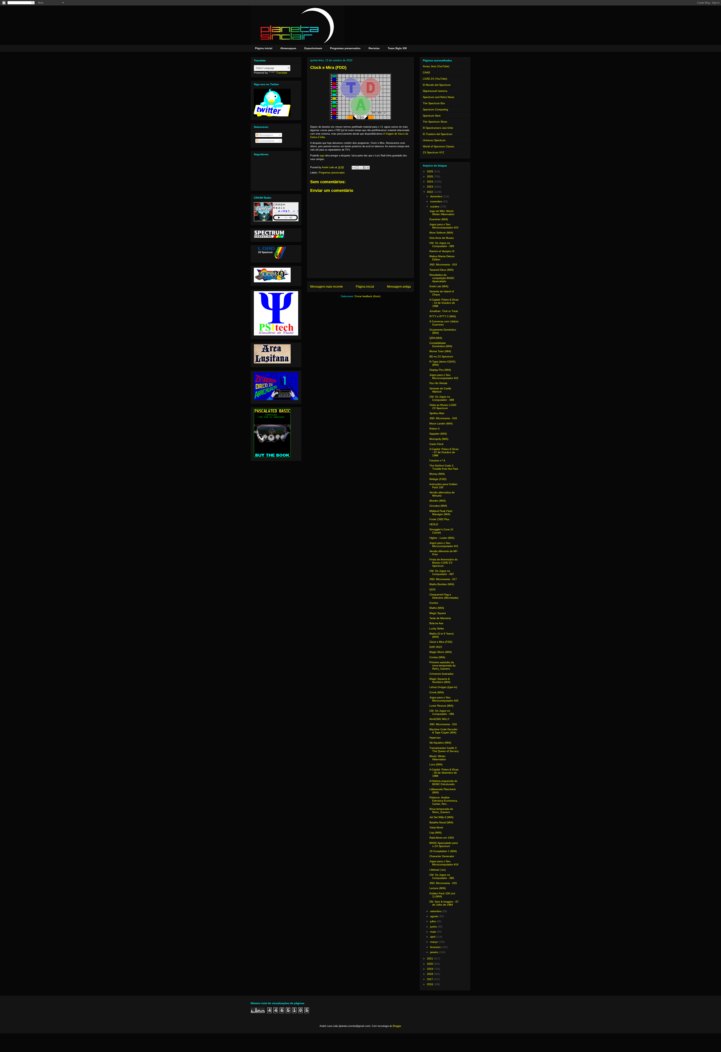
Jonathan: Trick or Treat (443, 311)
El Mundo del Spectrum (437, 84)
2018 (430, 973)
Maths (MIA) (436, 607)
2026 (430, 171)
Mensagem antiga (399, 286)
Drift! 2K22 (435, 646)
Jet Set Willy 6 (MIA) (441, 817)
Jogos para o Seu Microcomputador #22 (443, 376)
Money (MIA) (437, 473)
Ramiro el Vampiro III (441, 251)
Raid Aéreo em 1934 (441, 837)
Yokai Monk (436, 827)
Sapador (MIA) (438, 433)
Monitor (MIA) (437, 500)
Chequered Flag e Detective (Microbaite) (443, 596)
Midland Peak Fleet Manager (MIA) (440, 512)
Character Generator (441, 856)
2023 (430, 186)
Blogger (397, 1026)
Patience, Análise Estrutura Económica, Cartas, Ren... (443, 800)
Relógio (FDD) (437, 479)
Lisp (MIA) (435, 832)
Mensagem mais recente (326, 286)
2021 (430, 958)
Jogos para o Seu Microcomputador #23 (443, 226)
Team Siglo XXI (397, 48)
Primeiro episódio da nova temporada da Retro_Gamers (442, 665)
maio (433, 931)
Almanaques (288, 48)
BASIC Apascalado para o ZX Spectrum (443, 844)
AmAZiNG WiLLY (439, 718)
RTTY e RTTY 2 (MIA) (442, 316)
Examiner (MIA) (438, 219)
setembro (436, 911)
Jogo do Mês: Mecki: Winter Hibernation (441, 212)
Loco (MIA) (436, 764)
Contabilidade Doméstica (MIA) (440, 344)
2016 (430, 984)
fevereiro (435, 947)
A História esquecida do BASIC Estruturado (443, 782)
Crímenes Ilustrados (441, 673)
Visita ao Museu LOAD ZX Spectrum (442, 406)
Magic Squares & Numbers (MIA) (439, 680)
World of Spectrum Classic (438, 146)
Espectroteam (313, 48)
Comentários (266, 140)
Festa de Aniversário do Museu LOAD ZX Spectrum (443, 562)
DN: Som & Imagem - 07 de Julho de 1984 (444, 903)
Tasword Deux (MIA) (441, 269)
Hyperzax (435, 737)
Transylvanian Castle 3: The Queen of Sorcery (444, 749)
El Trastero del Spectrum (437, 134)
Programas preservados (345, 48)
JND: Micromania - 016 (443, 724)
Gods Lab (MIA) (438, 286)
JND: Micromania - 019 (443, 264)
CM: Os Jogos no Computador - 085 (441, 876)
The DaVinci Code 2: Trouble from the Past (443, 467)
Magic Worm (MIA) (440, 651)
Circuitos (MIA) (438, 505)
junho (433, 926)
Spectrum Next (431, 115)
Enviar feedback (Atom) (367, 296)
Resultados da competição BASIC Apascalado (441, 278)
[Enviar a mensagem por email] (353, 168)
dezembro (436, 196)
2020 (430, 963)
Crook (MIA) (436, 692)
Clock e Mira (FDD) (440, 641)
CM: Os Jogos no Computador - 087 (441, 572)
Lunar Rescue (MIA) (441, 705)
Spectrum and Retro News (438, 97)
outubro (435, 206)
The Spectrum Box (434, 103)
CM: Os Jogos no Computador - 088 (441, 398)
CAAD (426, 72)
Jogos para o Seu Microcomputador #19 (443, 863)
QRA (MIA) (435, 337)
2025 (430, 176)
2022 (430, 191)
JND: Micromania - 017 (443, 579)
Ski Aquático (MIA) (440, 742)
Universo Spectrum (434, 140)
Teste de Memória (440, 618)
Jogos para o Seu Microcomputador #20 (443, 699)
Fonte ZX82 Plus (439, 519)
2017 (430, 979)
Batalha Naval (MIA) (441, 822)
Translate (281, 72)
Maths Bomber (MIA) (441, 584)
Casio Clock (436, 443)
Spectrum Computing (435, 109)
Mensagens (265, 134)
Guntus (433, 602)
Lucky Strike (436, 628)
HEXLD (433, 524)
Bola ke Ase (436, 623)
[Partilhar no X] (361, 168)
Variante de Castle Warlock (440, 390)
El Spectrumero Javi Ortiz (438, 127)
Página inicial (263, 48)
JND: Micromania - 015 (443, 883)
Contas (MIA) (437, 657)
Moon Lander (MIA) (441, 423)
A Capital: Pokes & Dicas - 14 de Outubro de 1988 (444, 302)
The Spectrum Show (435, 121)
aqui (322, 155)
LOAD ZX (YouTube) (435, 78)
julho (433, 921)
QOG (432, 589)
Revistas (374, 48)
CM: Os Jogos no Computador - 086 (441, 712)
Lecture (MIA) (437, 888)
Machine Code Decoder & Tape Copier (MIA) (443, 731)
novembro (436, 201)
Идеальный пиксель (435, 90)
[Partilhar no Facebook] (364, 168)
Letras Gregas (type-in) (443, 687)
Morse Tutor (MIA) (440, 351)
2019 (430, 968)
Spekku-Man (436, 413)
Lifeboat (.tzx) (437, 869)
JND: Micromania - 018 (443, 418)
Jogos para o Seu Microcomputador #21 (443, 544)
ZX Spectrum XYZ (433, 152)
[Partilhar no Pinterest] (368, 168)
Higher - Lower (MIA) (441, 537)
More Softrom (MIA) (441, 232)
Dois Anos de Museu (441, 237)
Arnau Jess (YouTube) (436, 66)
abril (433, 936)
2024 (430, 181)
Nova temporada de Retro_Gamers (441, 810)
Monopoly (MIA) (438, 438)
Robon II (434, 428)
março (434, 941)
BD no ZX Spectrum (441, 356)
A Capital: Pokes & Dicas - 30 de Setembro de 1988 (444, 772)
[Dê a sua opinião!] (357, 168)
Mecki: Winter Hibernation (437, 758)
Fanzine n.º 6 (437, 460)
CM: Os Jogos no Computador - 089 (441, 244)
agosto (434, 916)
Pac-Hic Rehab (438, 383)
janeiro (434, 952)
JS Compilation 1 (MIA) (443, 851)
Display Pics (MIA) (440, 369)
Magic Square (437, 613)
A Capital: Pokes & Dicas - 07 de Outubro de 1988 (444, 452)
